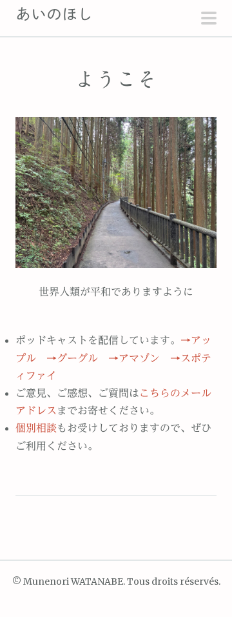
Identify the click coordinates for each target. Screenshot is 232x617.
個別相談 (36, 428)
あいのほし (54, 14)
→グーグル (72, 358)
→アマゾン (134, 358)
